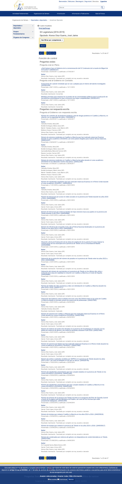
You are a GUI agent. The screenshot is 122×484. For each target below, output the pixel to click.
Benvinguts (79, 1)
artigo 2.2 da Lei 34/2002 (19, 470)
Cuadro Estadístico (45, 25)
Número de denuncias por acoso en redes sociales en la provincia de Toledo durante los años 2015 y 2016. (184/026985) (74, 197)
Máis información (75, 476)
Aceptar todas (63, 476)
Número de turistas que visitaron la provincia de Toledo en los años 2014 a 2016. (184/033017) (73, 425)
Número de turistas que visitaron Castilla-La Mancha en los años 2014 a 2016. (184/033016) (72, 414)
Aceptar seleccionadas (48, 476)
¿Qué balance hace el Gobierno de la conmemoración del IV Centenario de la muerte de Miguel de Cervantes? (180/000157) (74, 69)
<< (40, 53)
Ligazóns (103, 1)
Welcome (71, 1)
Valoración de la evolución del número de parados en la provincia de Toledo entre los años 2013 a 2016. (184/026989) (74, 259)
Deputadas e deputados (39, 20)
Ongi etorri (87, 1)
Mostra (71, 479)
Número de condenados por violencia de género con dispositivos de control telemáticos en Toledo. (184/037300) (74, 437)
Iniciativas (44, 28)
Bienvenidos (63, 1)
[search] (81, 7)
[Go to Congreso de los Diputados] (25, 5)
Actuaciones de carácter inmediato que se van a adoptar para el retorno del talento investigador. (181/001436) (73, 84)
